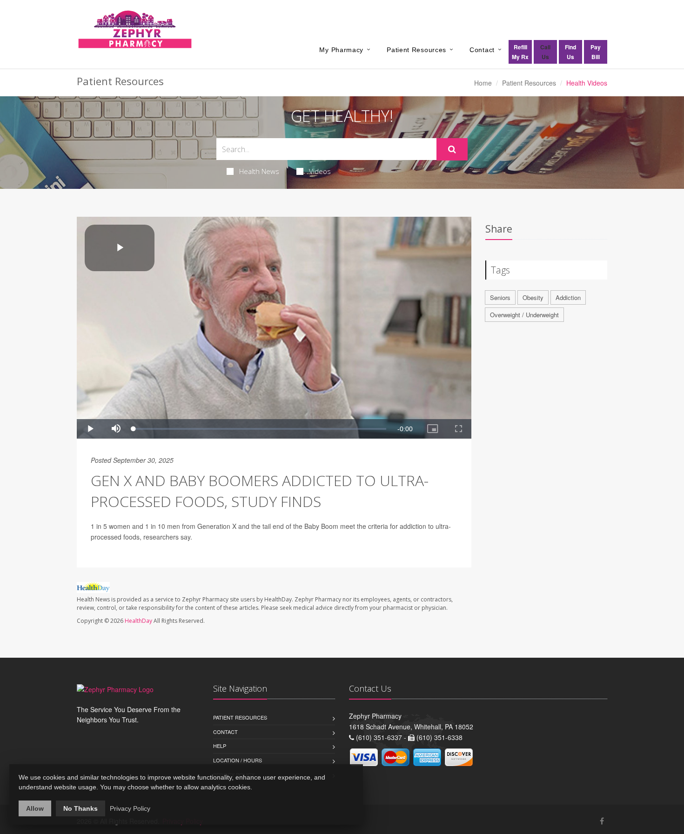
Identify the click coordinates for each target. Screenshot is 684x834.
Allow (35, 808)
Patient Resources (416, 49)
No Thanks (80, 808)
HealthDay (138, 621)
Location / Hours (237, 760)
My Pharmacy (341, 49)
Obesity (533, 297)
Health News (259, 171)
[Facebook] (602, 820)
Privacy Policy (130, 808)
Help (219, 745)
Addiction (568, 297)
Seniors (500, 297)
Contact (482, 49)
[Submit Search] (452, 149)
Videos (320, 171)
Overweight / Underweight (524, 314)
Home (483, 82)
